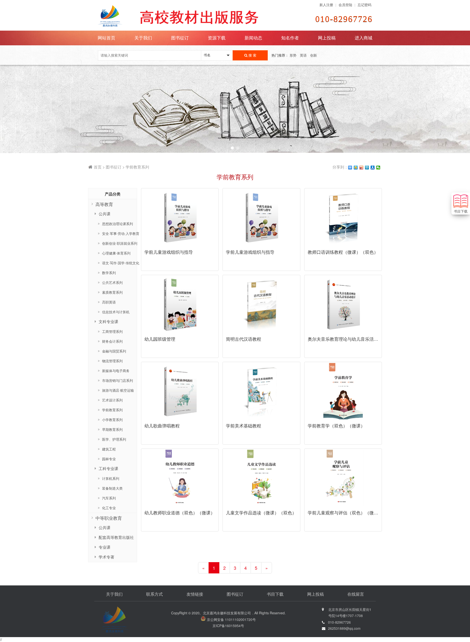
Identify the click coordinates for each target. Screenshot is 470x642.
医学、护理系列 (114, 439)
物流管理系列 (112, 360)
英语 (303, 55)
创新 (313, 55)
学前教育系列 (112, 409)
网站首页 (106, 38)
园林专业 (109, 458)
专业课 (104, 547)
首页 (98, 167)
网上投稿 (327, 38)
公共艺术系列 (112, 282)
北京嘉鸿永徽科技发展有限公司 (227, 612)
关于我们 (114, 594)
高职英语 (109, 302)
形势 (293, 55)
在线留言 (355, 594)
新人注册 (326, 5)
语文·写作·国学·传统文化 (120, 262)
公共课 (104, 527)
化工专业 (109, 507)
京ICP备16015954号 (228, 625)
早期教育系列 (112, 429)
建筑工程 (109, 449)
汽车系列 (109, 498)
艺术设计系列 (112, 400)
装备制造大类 (112, 488)
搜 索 (251, 55)
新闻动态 (253, 38)
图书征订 (113, 167)
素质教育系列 (112, 292)
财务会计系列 (112, 341)
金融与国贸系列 (114, 351)
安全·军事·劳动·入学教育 (120, 233)
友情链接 (195, 594)
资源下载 (216, 38)
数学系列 (109, 272)
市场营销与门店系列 (117, 380)
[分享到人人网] (373, 168)
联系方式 (154, 594)
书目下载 (275, 594)
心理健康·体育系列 (116, 253)
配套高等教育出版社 (116, 537)
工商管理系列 (112, 331)
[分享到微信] (378, 168)
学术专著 (106, 557)
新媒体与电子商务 (115, 370)
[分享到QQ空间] (356, 168)
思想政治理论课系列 (117, 223)
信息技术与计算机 (115, 311)
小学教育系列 (112, 419)
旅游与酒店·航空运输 (118, 390)
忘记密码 (364, 5)
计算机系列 (110, 478)
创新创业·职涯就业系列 (119, 243)
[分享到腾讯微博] (367, 168)
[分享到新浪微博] (361, 168)
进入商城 (363, 38)
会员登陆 (345, 5)
